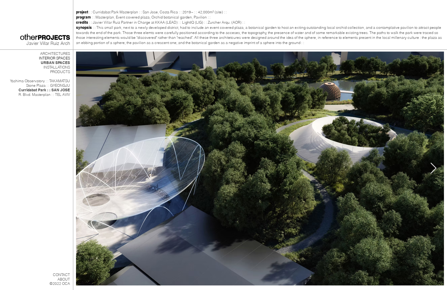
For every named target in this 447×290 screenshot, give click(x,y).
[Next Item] (433, 168)
